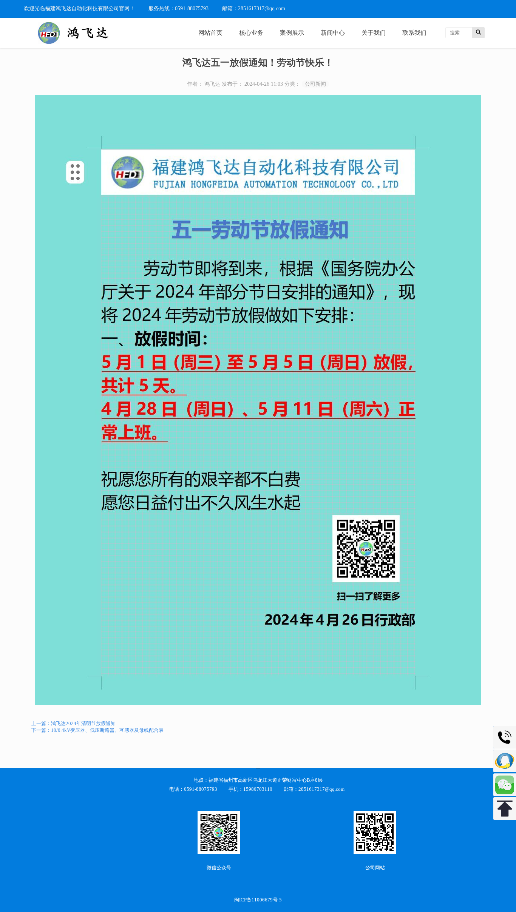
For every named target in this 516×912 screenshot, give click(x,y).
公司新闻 (315, 84)
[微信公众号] (504, 785)
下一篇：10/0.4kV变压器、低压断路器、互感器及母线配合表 (97, 730)
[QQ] (504, 761)
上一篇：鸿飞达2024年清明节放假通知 (73, 723)
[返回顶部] (504, 808)
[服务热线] (504, 737)
